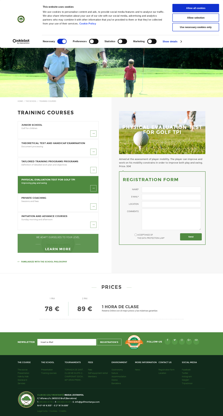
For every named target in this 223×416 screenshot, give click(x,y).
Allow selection (196, 17)
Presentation (23, 373)
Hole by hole (23, 376)
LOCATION (134, 204)
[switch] (93, 41)
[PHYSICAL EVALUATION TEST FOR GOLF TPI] (162, 153)
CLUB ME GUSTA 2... (74, 373)
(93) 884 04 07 (64, 402)
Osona (115, 380)
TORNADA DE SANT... (74, 369)
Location (162, 373)
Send (190, 237)
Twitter (185, 373)
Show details (170, 41)
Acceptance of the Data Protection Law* (150, 236)
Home (20, 101)
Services (21, 383)
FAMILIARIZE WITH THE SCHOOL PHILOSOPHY (44, 261)
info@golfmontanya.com (87, 402)
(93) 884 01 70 (46, 402)
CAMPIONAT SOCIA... (74, 376)
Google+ (185, 380)
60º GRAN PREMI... (73, 380)
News (137, 369)
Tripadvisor (187, 383)
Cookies (53, 411)
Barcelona (116, 383)
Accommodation (119, 376)
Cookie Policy (87, 23)
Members (92, 376)
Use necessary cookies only (196, 27)
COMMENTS (133, 211)
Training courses (49, 373)
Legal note (42, 411)
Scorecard (22, 380)
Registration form (167, 369)
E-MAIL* (135, 196)
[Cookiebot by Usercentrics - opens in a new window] (21, 41)
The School (31, 101)
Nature (115, 373)
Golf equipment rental (98, 373)
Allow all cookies (195, 8)
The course (22, 369)
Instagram (187, 376)
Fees (90, 369)
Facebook (186, 369)
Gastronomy (117, 369)
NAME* (135, 189)
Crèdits (62, 411)
